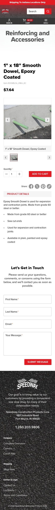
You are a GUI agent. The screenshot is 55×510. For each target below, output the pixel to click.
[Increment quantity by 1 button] (19, 174)
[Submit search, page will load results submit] (47, 11)
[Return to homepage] (5, 11)
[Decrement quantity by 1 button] (6, 174)
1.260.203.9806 (27, 427)
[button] (14, 157)
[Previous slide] (7, 120)
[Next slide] (47, 120)
